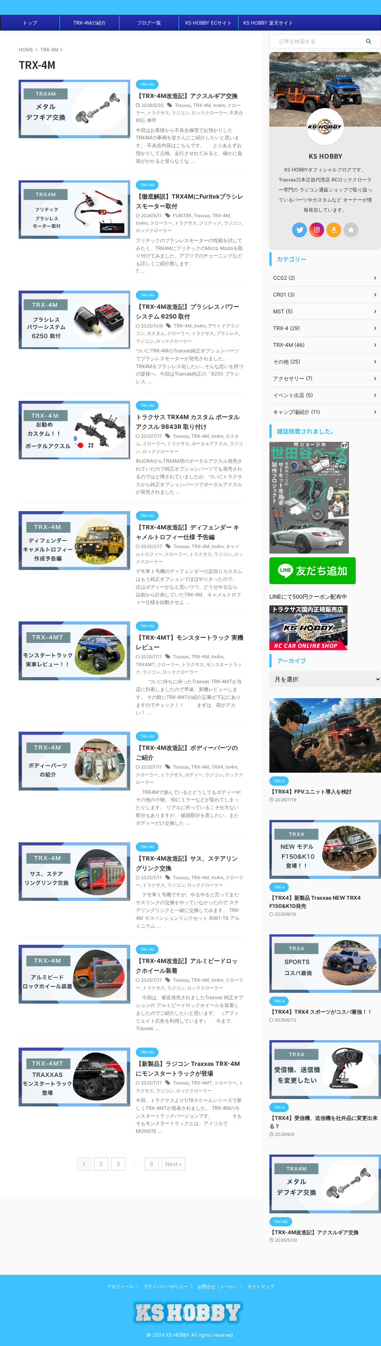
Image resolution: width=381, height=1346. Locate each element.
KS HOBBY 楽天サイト (268, 23)
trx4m (219, 105)
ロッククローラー (209, 112)
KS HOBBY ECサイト (208, 23)
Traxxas (183, 105)
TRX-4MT (201, 1083)
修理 (151, 120)
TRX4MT (145, 664)
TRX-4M (202, 105)
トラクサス (158, 112)
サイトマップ (260, 1286)
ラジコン (180, 112)
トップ (30, 23)
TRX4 (217, 767)
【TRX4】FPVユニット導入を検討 (310, 791)
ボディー (194, 774)
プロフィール (120, 1286)
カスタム (156, 333)
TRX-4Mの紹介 (89, 23)
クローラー (161, 223)
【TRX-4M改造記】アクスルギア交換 (187, 95)
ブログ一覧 (149, 23)
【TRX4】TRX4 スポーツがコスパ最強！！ (320, 1011)
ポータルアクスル (209, 443)
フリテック (210, 223)
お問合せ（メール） (218, 1286)
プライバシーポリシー (165, 1286)
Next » (173, 1164)
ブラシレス (227, 333)
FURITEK (182, 215)
